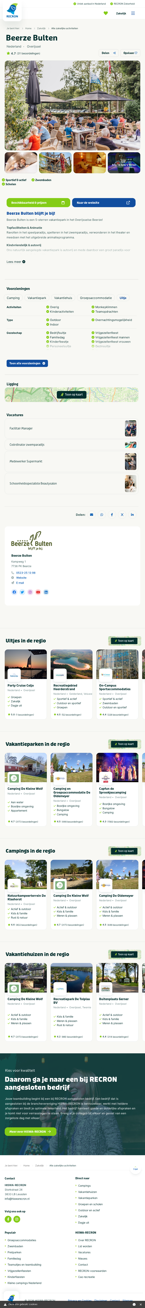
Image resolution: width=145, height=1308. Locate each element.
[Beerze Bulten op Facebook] (14, 592)
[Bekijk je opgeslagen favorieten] (106, 13)
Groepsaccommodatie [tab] (96, 298)
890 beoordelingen (72, 1036)
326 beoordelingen (118, 714)
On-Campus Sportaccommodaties (114, 687)
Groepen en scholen (90, 1204)
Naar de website (88, 203)
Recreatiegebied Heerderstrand (65, 687)
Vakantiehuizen (87, 1191)
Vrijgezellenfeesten (19, 1270)
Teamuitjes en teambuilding (24, 1264)
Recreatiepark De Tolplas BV (71, 1001)
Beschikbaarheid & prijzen (28, 203)
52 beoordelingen (71, 714)
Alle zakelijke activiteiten (64, 28)
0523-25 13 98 (25, 572)
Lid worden (85, 1246)
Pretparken (14, 1252)
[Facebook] (8, 1219)
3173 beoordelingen (26, 821)
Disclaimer (100, 1300)
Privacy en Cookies (80, 1300)
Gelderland (75, 693)
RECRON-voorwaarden (92, 1270)
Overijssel (29, 690)
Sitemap (128, 1300)
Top (135, 1169)
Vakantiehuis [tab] (63, 298)
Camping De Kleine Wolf (25, 789)
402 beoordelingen (26, 924)
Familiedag (14, 1258)
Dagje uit (83, 1222)
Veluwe (88, 693)
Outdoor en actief (89, 1210)
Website (21, 577)
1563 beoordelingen (118, 821)
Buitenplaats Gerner (114, 999)
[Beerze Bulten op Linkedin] (46, 592)
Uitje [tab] (123, 298)
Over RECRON (87, 1240)
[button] (136, 686)
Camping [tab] (13, 298)
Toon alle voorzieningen (24, 363)
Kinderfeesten (16, 1276)
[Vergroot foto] (21, 162)
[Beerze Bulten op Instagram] (30, 592)
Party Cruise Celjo (21, 686)
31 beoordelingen (28, 53)
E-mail (20, 582)
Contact (83, 1264)
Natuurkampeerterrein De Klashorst (27, 897)
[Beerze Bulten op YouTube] (38, 592)
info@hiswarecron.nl (17, 1198)
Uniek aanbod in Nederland (91, 3)
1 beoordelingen (24, 714)
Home (28, 28)
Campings (84, 1185)
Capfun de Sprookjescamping (112, 790)
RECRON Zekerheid (124, 3)
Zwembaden (15, 1246)
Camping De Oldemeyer (116, 896)
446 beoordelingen (72, 821)
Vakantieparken (87, 1198)
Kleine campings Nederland (25, 1283)
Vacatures (84, 1252)
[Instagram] (16, 1219)
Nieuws (82, 1258)
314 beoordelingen (118, 1036)
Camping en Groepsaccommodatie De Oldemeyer (71, 792)
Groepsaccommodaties (22, 1240)
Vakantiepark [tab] (37, 298)
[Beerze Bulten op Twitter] (22, 592)
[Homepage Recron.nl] (11, 1299)
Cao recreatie (86, 1276)
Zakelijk (121, 13)
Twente (86, 1007)
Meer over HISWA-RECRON (27, 1132)
